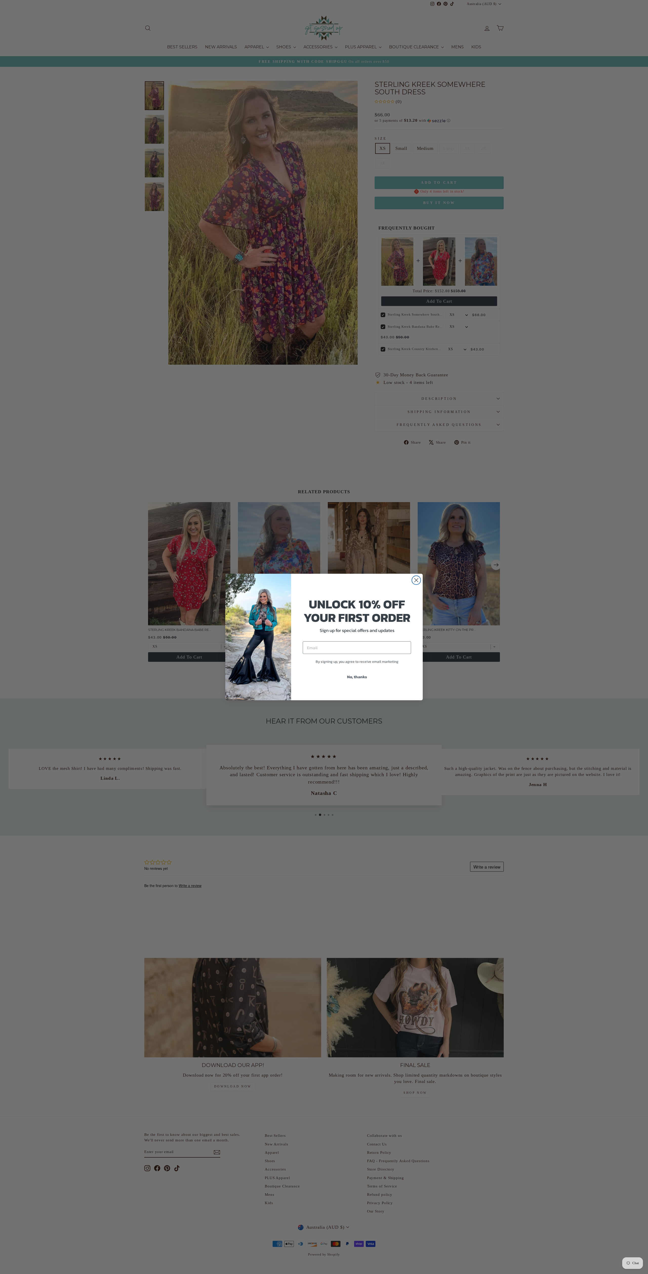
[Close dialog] (416, 580)
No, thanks (357, 677)
